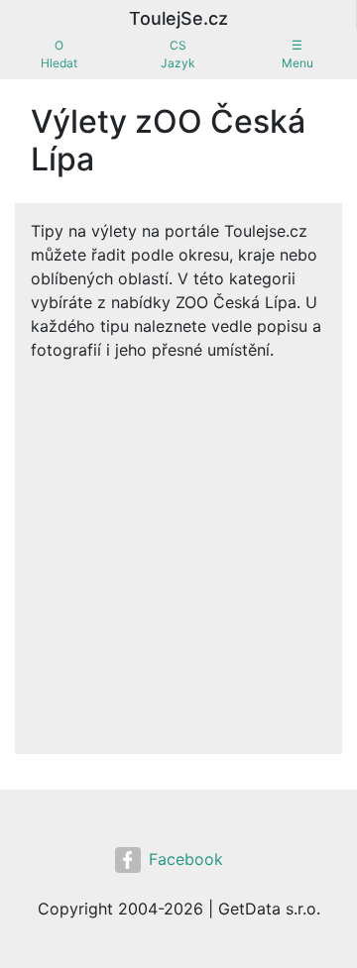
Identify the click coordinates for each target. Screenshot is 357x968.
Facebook (186, 859)
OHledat (59, 54)
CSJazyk (178, 54)
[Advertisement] (178, 550)
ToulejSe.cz (178, 18)
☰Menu (297, 54)
